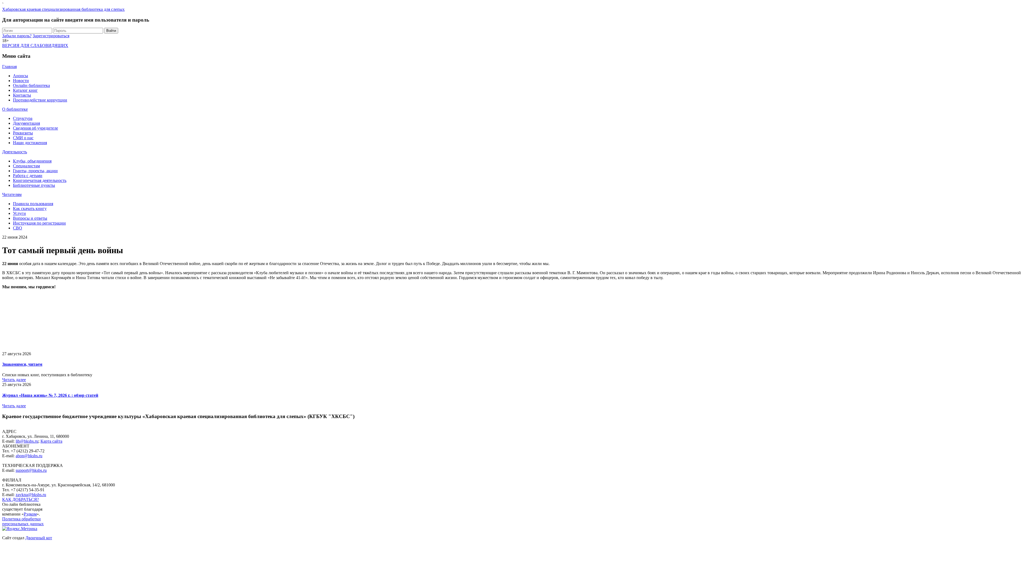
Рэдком (30, 514)
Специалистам (26, 166)
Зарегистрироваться (51, 35)
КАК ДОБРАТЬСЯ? (20, 499)
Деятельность (14, 152)
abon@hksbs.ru (29, 455)
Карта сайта (51, 441)
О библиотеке (15, 109)
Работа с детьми (27, 175)
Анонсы (20, 75)
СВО (17, 228)
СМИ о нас (23, 137)
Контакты (22, 95)
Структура (22, 118)
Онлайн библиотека (31, 85)
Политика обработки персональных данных (23, 521)
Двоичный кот (38, 537)
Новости (21, 80)
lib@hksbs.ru (27, 441)
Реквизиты (23, 133)
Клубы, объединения (32, 161)
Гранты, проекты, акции (35, 170)
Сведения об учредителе (35, 128)
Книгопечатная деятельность (39, 180)
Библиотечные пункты (34, 185)
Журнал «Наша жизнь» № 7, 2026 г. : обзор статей (50, 395)
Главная (9, 66)
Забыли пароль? (17, 35)
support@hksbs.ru (31, 470)
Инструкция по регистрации (39, 223)
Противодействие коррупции (40, 100)
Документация (26, 123)
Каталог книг (25, 90)
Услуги (19, 213)
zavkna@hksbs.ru (31, 494)
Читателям (12, 194)
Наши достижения (30, 142)
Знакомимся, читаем (22, 364)
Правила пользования (33, 203)
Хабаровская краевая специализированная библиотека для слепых (63, 9)
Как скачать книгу (30, 208)
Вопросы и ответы (30, 218)
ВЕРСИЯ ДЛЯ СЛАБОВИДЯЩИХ (35, 45)
